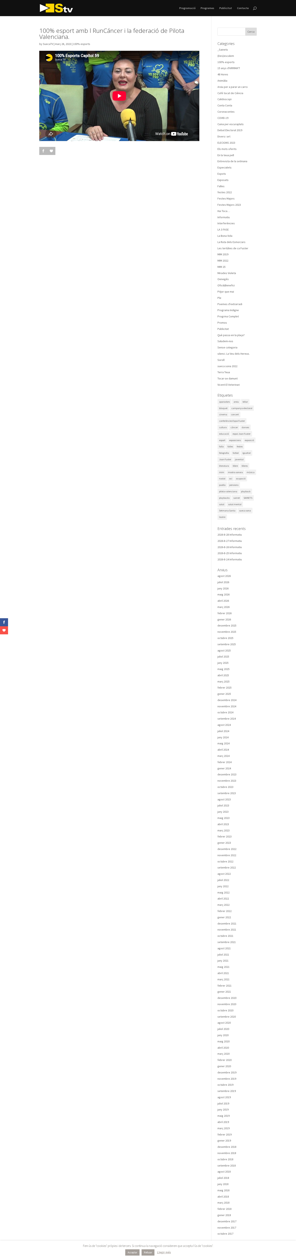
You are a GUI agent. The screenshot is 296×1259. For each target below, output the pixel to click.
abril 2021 (223, 973)
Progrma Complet (228, 316)
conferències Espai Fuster (232, 420)
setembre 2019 (226, 1091)
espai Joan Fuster (241, 433)
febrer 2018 (224, 1209)
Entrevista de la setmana (232, 161)
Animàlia (222, 80)
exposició (249, 440)
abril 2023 (223, 824)
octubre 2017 (225, 1233)
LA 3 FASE (223, 229)
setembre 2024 (226, 718)
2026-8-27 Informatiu (229, 541)
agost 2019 (224, 1097)
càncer (234, 427)
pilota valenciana (228, 491)
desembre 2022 (226, 849)
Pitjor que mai (225, 291)
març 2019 (223, 1128)
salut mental (234, 504)
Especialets (224, 167)
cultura (223, 427)
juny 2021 (223, 960)
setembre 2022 (226, 867)
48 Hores (222, 74)
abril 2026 (223, 600)
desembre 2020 (226, 998)
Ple (219, 298)
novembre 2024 (226, 706)
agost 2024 (224, 725)
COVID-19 (222, 118)
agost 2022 (224, 874)
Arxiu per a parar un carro (232, 87)
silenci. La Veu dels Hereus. (233, 353)
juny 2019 (223, 1109)
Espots (221, 174)
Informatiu (223, 217)
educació (224, 433)
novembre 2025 (226, 632)
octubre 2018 (225, 1159)
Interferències (226, 223)
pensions (233, 484)
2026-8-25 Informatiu (229, 553)
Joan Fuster (225, 459)
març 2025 (223, 681)
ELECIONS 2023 (226, 142)
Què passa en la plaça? (231, 335)
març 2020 (223, 1053)
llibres (245, 465)
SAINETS (248, 497)
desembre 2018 (226, 1147)
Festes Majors (226, 198)
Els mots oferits (227, 149)
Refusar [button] (148, 1252)
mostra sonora (235, 472)
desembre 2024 (226, 700)
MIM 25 (221, 267)
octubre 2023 (225, 787)
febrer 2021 (224, 985)
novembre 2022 (226, 855)
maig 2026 (223, 594)
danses (245, 427)
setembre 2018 (226, 1165)
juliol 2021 (223, 954)
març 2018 (223, 1202)
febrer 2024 (224, 762)
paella (222, 484)
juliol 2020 (223, 1029)
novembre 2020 (226, 1004)
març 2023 (223, 830)
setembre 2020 (226, 1016)
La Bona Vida (224, 236)
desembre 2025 (226, 625)
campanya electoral (241, 408)
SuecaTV (48, 44)
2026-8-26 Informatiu (229, 547)
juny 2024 (223, 737)
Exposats (223, 180)
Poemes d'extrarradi (229, 304)
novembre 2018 (226, 1153)
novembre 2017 (226, 1227)
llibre (235, 465)
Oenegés (223, 279)
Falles (221, 186)
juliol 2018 (223, 1178)
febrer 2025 (224, 687)
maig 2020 (223, 1041)
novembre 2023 (226, 780)
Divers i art (223, 136)
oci (230, 478)
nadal (222, 478)
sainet (236, 497)
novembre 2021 (226, 929)
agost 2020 (224, 1022)
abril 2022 (223, 898)
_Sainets (222, 49)
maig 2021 (223, 967)
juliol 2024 (223, 731)
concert (235, 414)
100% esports (81, 44)
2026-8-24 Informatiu (229, 559)
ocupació (240, 478)
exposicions (235, 440)
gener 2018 (224, 1215)
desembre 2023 (226, 774)
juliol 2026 (223, 582)
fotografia (224, 452)
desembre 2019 (226, 1072)
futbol (236, 452)
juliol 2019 (223, 1103)
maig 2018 (223, 1190)
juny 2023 (223, 811)
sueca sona (245, 510)
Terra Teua (223, 372)
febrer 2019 (224, 1134)
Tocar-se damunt (227, 378)
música (251, 472)
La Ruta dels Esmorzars (231, 242)
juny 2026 (223, 588)
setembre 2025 (226, 644)
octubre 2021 (225, 936)
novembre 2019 (226, 1078)
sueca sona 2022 (227, 366)
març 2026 (223, 607)
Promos (222, 322)
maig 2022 (223, 892)
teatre (222, 516)
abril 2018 (223, 1196)
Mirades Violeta (226, 273)
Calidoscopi (224, 99)
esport (222, 440)
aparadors (224, 401)
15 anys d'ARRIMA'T (228, 68)
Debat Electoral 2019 (229, 130)
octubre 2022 (225, 861)
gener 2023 (224, 843)
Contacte (243, 8)
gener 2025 (224, 694)
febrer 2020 (224, 1060)
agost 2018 (224, 1171)
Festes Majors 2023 (229, 205)
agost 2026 (224, 576)
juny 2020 (223, 1035)
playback (245, 491)
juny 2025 (223, 663)
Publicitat (225, 8)
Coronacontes (226, 111)
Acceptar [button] (132, 1252)
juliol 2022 (223, 880)
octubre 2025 (225, 638)
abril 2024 (223, 749)
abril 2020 (223, 1047)
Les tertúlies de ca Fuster (232, 248)
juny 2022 (223, 886)
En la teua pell (225, 155)
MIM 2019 (222, 254)
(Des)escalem (225, 56)
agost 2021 (224, 948)
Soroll (221, 360)
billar (245, 401)
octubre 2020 (225, 1010)
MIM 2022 (222, 260)
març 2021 (223, 979)
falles (230, 446)
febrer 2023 (224, 836)
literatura (224, 465)
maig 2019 (223, 1116)
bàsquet (223, 408)
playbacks (224, 497)
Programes (207, 8)
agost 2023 (224, 799)
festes (240, 446)
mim (221, 472)
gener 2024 (224, 768)
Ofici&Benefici (226, 285)
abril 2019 (223, 1122)
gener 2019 (224, 1140)
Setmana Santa (227, 510)
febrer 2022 (224, 911)
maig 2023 (223, 818)
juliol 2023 (223, 805)
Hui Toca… (223, 211)
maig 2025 (223, 669)
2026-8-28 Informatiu (229, 534)
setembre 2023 (226, 793)
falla (221, 446)
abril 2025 (223, 675)
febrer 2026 (224, 613)
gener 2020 (224, 1066)
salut (221, 504)
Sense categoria (227, 347)
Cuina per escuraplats (230, 124)
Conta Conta (224, 105)
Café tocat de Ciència (230, 93)
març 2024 (223, 756)
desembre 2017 (226, 1221)
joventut (239, 459)
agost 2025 (224, 650)
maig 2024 (223, 743)
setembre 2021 (226, 942)
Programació (187, 8)
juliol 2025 (223, 656)
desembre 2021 (226, 923)
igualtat (246, 452)
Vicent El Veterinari (228, 384)
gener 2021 (224, 991)
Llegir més (164, 1252)
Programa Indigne (228, 310)
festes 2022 (224, 192)
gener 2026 (224, 619)
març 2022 (223, 905)
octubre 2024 (225, 712)
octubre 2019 (225, 1085)
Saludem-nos (225, 341)
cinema (223, 414)
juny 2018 (223, 1184)
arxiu (236, 401)
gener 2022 (224, 917)
